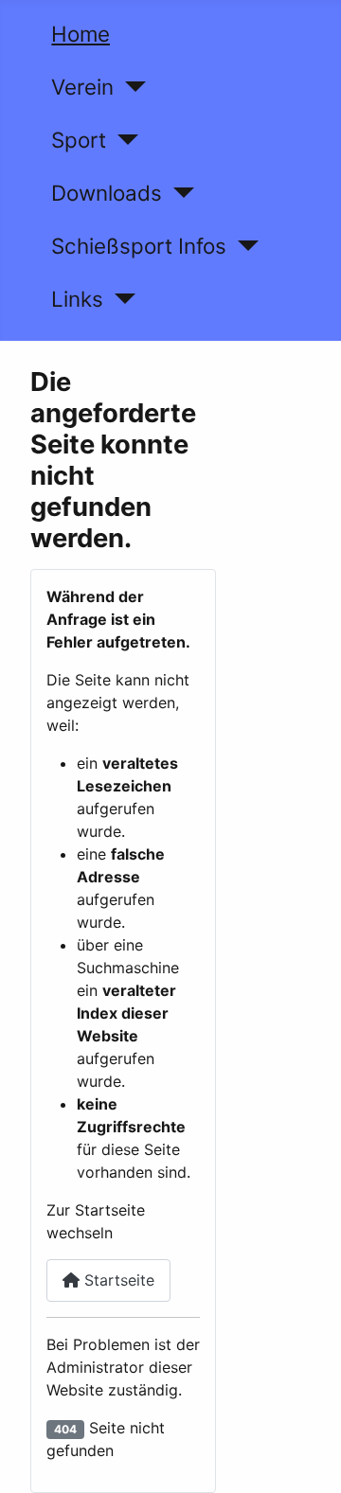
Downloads (106, 192)
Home (80, 33)
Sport (78, 139)
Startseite (117, 1280)
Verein (82, 86)
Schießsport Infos (138, 245)
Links (77, 298)
